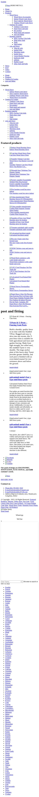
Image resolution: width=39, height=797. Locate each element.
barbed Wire (18, 50)
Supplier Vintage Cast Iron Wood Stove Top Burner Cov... (21, 166)
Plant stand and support (22, 32)
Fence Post (4, 507)
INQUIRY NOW (7, 479)
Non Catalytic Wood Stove (23, 21)
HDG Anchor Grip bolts (22, 38)
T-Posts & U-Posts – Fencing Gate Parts (18, 323)
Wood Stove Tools (15, 505)
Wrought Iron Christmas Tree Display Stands (19, 175)
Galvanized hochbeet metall (19, 235)
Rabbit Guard (18, 62)
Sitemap (10, 501)
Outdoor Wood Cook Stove (23, 23)
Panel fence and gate (21, 29)
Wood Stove (14, 15)
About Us (8, 11)
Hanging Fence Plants (30, 505)
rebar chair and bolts (21, 64)
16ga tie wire (18, 48)
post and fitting (19, 34)
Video (7, 70)
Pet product (18, 31)
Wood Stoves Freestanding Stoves (21, 290)
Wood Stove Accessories (22, 17)
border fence (18, 54)
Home (7, 9)
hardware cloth (19, 58)
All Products (13, 507)
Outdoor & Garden (16, 25)
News (7, 66)
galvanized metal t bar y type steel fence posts (20, 378)
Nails (15, 42)
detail (16, 367)
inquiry (12, 367)
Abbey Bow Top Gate (21, 501)
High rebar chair (19, 40)
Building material (15, 36)
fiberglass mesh (19, 52)
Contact (8, 72)
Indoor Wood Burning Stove (19, 149)
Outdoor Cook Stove (21, 27)
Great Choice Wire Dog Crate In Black (17, 502)
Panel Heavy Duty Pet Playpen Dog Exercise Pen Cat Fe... (20, 305)
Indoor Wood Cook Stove (23, 19)
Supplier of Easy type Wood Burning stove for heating (19, 223)
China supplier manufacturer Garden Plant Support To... (19, 213)
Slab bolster (18, 44)
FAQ (7, 68)
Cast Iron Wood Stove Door (19, 155)
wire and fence (15, 46)
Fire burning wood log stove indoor (22, 193)
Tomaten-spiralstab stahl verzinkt (21, 229)
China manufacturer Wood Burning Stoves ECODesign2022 (22, 202)
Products (8, 13)
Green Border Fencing (21, 56)
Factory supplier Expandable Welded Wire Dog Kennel (19, 185)
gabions (16, 60)
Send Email (5, 511)
